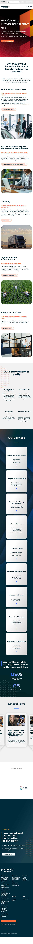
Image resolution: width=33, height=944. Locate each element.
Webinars (13, 900)
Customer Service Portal (8, 924)
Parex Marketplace (4, 905)
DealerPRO (3, 882)
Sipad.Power (3, 911)
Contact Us (9, 921)
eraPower (2, 899)
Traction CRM (3, 916)
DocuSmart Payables (4, 897)
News (13, 898)
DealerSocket (3, 886)
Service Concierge (4, 910)
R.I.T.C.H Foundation (26, 880)
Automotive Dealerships (8, 109)
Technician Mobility (4, 913)
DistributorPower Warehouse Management (5, 893)
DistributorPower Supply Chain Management (5, 888)
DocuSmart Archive (4, 896)
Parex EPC (3, 902)
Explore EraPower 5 (8, 41)
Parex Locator (3, 904)
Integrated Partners (7, 328)
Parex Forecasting (4, 903)
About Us (24, 878)
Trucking (4, 220)
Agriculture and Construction (14, 883)
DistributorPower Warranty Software (4, 895)
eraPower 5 (3, 900)
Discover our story (9, 854)
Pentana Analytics (4, 907)
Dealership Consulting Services (5, 885)
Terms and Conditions (26, 898)
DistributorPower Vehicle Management (5, 890)
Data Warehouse (4, 881)
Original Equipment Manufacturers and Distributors (13, 164)
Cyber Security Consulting (5, 880)
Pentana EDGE (3, 908)
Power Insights (4, 909)
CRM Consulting (4, 878)
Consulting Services (4, 877)
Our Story (24, 877)
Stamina (2, 912)
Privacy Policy (25, 899)
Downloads (14, 899)
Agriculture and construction (9, 275)
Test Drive (3, 915)
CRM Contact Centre (4, 879)
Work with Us (25, 879)
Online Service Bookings (5, 901)
